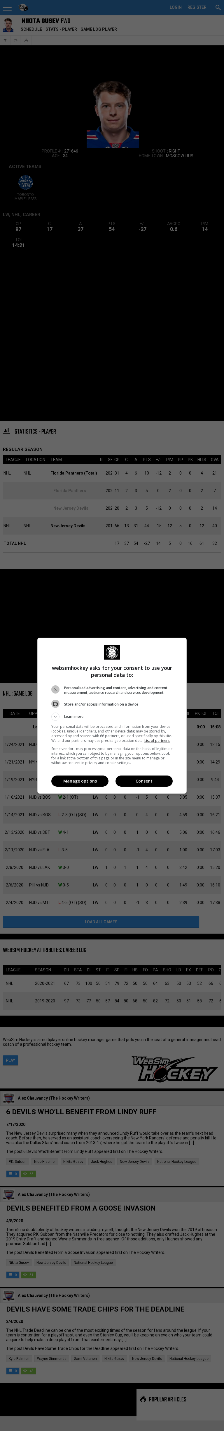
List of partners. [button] (157, 740)
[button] (112, 717)
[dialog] (112, 716)
